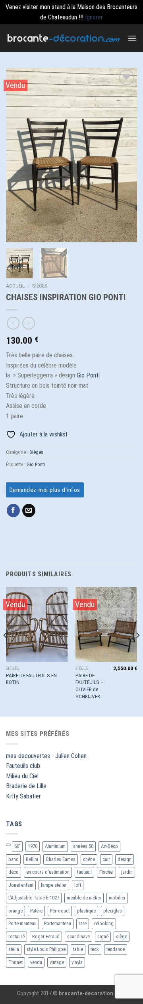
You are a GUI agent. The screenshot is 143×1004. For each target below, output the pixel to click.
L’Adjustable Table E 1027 (33, 898)
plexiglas (112, 911)
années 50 (83, 846)
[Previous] (19, 154)
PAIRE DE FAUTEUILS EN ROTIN (31, 679)
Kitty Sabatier (23, 796)
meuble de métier (84, 898)
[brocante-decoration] (64, 38)
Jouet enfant (20, 885)
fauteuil (84, 872)
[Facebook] (13, 510)
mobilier (117, 898)
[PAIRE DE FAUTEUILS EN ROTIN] (37, 624)
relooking (104, 923)
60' (17, 846)
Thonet (15, 962)
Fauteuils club (23, 766)
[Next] (124, 154)
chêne (89, 859)
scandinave (78, 936)
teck (95, 949)
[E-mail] (28, 510)
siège (121, 936)
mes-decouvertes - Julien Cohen (46, 756)
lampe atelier (54, 885)
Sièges (40, 285)
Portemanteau (57, 923)
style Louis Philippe (46, 949)
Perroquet (60, 911)
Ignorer (94, 17)
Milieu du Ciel (22, 776)
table (78, 949)
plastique (86, 911)
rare (83, 923)
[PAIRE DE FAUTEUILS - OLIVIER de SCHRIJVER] (106, 624)
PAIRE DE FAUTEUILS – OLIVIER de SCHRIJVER (89, 685)
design (124, 859)
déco (13, 872)
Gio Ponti (88, 375)
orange (15, 911)
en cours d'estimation (48, 872)
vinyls (77, 962)
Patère (36, 911)
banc (13, 859)
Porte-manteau (22, 923)
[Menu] (132, 38)
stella (13, 949)
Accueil (15, 285)
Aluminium (55, 846)
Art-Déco (109, 846)
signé (102, 936)
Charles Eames (60, 859)
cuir (106, 859)
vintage (57, 962)
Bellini (32, 859)
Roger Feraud (46, 936)
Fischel (106, 872)
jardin (127, 872)
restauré (16, 936)
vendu (36, 962)
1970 (32, 846)
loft (77, 885)
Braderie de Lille (26, 786)
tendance (115, 949)
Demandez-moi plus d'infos (45, 489)
